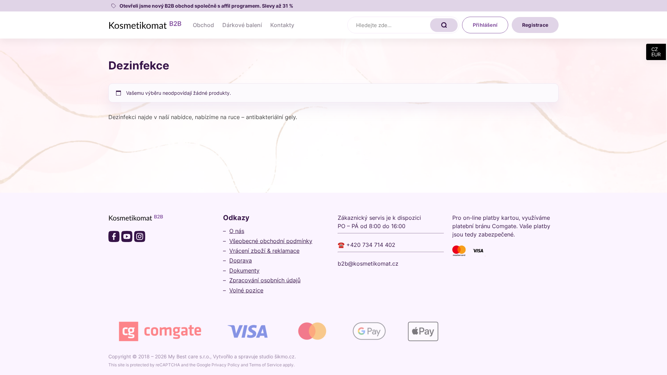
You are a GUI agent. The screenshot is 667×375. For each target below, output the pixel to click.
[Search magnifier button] (444, 25)
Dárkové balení (242, 25)
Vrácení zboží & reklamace (264, 250)
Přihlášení (485, 25)
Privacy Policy (226, 364)
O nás (236, 230)
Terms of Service (265, 364)
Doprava (240, 260)
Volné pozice (246, 290)
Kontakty (282, 25)
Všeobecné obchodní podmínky (270, 241)
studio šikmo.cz (277, 356)
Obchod (203, 25)
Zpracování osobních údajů (264, 280)
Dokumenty (244, 270)
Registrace (535, 25)
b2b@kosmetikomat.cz (368, 263)
